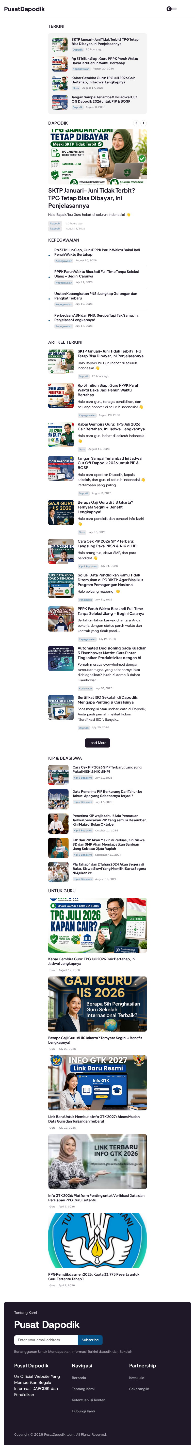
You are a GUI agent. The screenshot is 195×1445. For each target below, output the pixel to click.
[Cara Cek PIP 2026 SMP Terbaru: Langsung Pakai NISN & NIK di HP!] (61, 562)
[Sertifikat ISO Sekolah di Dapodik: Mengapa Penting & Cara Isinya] (61, 718)
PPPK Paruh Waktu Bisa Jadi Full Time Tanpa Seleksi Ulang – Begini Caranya (111, 611)
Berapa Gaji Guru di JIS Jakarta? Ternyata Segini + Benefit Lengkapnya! (105, 507)
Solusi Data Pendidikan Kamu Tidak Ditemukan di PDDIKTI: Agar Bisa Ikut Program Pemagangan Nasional (110, 580)
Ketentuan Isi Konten (88, 1400)
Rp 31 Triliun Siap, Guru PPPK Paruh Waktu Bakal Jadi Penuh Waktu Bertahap (105, 60)
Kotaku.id (136, 1377)
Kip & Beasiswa (88, 566)
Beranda (79, 1377)
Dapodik (78, 49)
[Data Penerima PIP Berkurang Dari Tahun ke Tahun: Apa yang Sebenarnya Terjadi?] (58, 808)
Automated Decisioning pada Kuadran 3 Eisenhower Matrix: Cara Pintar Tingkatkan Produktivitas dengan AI (112, 653)
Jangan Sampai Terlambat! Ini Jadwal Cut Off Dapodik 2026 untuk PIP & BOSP (104, 99)
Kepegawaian (81, 69)
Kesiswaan (85, 688)
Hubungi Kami (83, 1411)
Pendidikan (85, 599)
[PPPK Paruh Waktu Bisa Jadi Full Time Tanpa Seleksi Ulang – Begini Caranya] (61, 630)
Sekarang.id (139, 1388)
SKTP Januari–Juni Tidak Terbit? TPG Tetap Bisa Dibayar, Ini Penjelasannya (105, 41)
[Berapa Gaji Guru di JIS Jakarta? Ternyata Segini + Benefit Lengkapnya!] (61, 523)
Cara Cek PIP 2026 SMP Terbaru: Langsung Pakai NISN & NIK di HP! (108, 543)
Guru (76, 88)
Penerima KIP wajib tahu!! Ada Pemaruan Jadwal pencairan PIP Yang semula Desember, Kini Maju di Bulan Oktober (110, 819)
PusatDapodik (24, 8)
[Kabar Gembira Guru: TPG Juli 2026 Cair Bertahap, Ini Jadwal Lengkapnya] (60, 89)
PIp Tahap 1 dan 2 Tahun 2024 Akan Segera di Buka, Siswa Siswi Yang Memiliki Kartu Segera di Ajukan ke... (109, 868)
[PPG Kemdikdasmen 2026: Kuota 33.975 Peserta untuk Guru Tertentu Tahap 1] (97, 1266)
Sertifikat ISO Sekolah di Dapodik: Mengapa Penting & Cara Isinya (108, 699)
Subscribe (90, 1339)
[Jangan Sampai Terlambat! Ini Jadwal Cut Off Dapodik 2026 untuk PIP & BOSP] (60, 108)
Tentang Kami (83, 1388)
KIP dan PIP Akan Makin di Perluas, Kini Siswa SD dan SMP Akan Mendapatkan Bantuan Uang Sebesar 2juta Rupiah (109, 844)
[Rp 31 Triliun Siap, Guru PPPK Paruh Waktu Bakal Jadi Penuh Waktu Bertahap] (60, 70)
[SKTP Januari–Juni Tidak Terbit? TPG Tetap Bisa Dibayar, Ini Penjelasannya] (60, 51)
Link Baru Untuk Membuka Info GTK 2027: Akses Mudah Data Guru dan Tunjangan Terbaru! (94, 1118)
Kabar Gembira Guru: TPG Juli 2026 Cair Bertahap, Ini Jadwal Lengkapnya (103, 80)
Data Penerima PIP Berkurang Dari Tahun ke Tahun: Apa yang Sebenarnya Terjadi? (107, 793)
